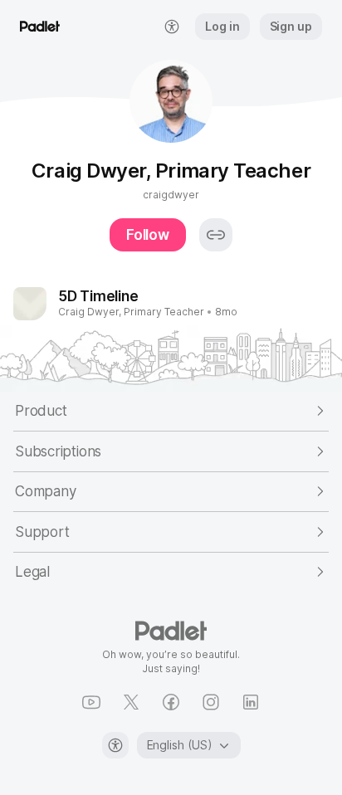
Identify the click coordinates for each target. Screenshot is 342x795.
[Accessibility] (115, 745)
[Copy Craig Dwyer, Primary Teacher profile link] (215, 234)
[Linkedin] (251, 702)
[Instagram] (211, 702)
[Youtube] (91, 702)
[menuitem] (172, 26)
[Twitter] (131, 702)
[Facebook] (171, 702)
